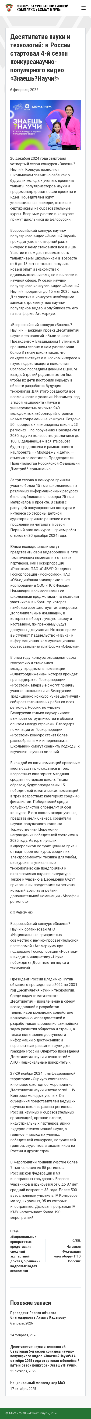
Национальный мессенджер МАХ (37, 1383)
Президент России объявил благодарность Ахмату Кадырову (38, 1315)
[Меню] (83, 8)
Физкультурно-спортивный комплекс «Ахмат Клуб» (42, 8)
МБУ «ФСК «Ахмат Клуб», (29, 1413)
